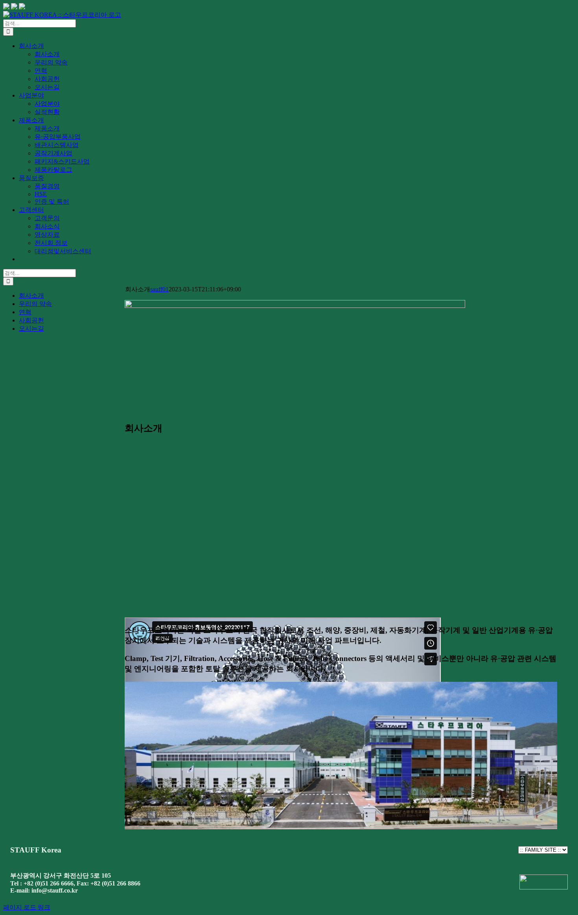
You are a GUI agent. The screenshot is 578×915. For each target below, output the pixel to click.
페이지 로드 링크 (26, 907)
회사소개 (31, 295)
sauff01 (159, 289)
